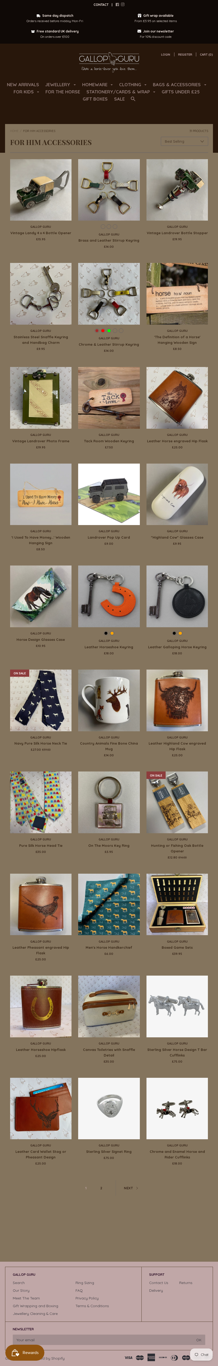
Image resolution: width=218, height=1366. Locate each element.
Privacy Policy (87, 1298)
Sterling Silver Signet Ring (109, 1151)
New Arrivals (23, 84)
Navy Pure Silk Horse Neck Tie (40, 743)
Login (165, 54)
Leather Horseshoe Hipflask (41, 1049)
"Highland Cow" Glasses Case (177, 537)
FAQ (79, 1290)
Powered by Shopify (47, 1358)
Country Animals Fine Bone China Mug (109, 746)
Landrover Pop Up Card (109, 537)
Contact (101, 5)
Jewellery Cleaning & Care (35, 1313)
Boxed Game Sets (177, 947)
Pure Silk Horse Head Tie (40, 845)
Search (19, 1282)
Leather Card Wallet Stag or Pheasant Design (40, 1154)
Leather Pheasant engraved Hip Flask (40, 950)
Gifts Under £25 (181, 91)
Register (185, 54)
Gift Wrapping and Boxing (35, 1305)
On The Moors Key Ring (108, 845)
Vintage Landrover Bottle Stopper (177, 233)
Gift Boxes (95, 99)
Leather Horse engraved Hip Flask (177, 441)
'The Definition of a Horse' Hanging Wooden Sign (177, 340)
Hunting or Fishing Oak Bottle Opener (177, 848)
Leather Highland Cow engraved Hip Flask (177, 746)
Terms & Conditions (92, 1305)
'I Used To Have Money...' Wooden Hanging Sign (40, 540)
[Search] (133, 101)
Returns (185, 1282)
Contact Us (158, 1282)
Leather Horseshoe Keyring (109, 647)
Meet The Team (26, 1298)
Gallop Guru (40, 227)
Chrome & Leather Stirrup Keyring (109, 344)
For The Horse (62, 91)
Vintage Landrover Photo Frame (40, 441)
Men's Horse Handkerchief (109, 947)
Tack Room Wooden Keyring (109, 441)
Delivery (156, 1290)
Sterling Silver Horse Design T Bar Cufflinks (177, 1052)
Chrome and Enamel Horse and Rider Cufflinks (177, 1154)
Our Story (21, 1290)
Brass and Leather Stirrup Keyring (108, 240)
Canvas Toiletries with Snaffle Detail (109, 1052)
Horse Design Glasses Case (40, 639)
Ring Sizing (85, 1282)
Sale (119, 99)
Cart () (206, 54)
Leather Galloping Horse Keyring (177, 647)
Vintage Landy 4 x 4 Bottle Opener (40, 233)
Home (14, 131)
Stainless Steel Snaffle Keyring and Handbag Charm (41, 340)
